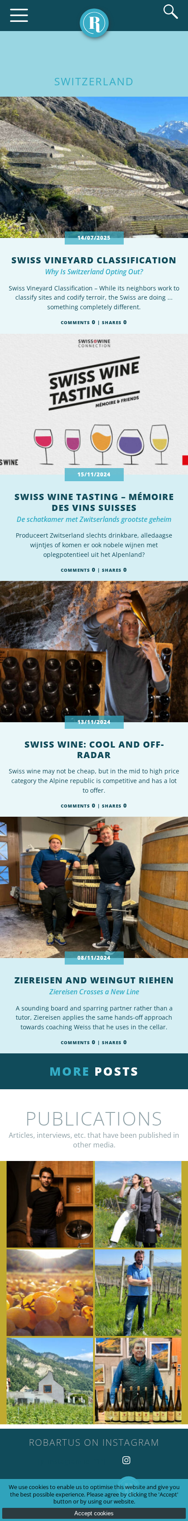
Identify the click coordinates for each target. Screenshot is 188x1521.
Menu (19, 15)
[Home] (94, 23)
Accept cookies (94, 1513)
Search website (171, 11)
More (94, 1071)
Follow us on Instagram (126, 1460)
